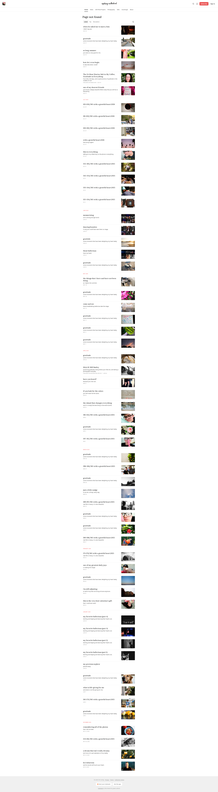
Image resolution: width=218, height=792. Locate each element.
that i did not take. (88, 729)
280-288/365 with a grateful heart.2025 (99, 538)
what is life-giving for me (93, 688)
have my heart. (87, 253)
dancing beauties (90, 227)
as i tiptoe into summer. (90, 283)
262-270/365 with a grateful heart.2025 (99, 699)
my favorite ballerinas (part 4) (95, 617)
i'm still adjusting (90, 589)
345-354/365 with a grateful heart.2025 (99, 176)
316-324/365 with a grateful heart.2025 (99, 415)
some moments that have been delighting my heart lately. (100, 41)
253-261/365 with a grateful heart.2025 (98, 739)
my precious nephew (91, 664)
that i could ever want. (89, 603)
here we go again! (88, 142)
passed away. (87, 666)
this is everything (90, 152)
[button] (86, 10)
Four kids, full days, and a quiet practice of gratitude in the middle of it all (100, 79)
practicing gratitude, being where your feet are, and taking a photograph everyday (100, 370)
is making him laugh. (89, 567)
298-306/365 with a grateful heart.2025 (99, 466)
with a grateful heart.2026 (93, 140)
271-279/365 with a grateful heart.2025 (98, 553)
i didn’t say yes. (87, 29)
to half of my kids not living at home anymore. (96, 591)
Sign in (213, 4)
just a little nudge (90, 490)
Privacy (107, 780)
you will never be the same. (91, 393)
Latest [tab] (86, 22)
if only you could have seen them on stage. (95, 229)
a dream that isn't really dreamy (96, 751)
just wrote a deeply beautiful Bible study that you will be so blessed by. (100, 90)
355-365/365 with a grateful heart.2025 (99, 164)
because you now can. (89, 381)
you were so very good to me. (92, 53)
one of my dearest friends (93, 87)
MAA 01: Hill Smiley (91, 367)
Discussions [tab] (96, 22)
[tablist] (91, 22)
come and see (88, 304)
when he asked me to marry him (96, 27)
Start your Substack (104, 784)
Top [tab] (90, 22)
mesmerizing (88, 215)
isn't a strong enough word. (91, 217)
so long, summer (89, 50)
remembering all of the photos (95, 727)
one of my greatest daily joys (95, 565)
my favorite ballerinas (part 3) (95, 628)
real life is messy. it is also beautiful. (93, 504)
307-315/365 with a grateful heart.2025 (99, 439)
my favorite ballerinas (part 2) (95, 640)
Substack (100, 788)
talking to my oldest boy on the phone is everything (98, 154)
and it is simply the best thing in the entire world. (97, 405)
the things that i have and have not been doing (99, 279)
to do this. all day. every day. (91, 492)
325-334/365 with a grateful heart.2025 (99, 199)
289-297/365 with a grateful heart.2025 (98, 502)
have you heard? (90, 379)
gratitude (87, 39)
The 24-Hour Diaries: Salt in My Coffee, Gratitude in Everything (99, 75)
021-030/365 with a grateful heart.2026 (99, 104)
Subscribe (204, 4)
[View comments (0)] (96, 109)
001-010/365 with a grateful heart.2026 (99, 128)
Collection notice (119, 780)
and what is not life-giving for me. (93, 690)
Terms (112, 780)
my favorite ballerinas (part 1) (95, 652)
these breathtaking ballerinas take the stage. (96, 306)
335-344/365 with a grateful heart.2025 (99, 188)
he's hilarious (88, 763)
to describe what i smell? (90, 65)
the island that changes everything (97, 403)
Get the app (117, 784)
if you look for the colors (93, 391)
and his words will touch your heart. (93, 765)
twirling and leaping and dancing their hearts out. (97, 619)
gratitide (86, 239)
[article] (109, 30)
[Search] (193, 3)
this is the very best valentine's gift (97, 601)
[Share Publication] (197, 3)
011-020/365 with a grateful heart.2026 (98, 116)
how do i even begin (91, 62)
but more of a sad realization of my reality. (95, 753)
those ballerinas (89, 251)
